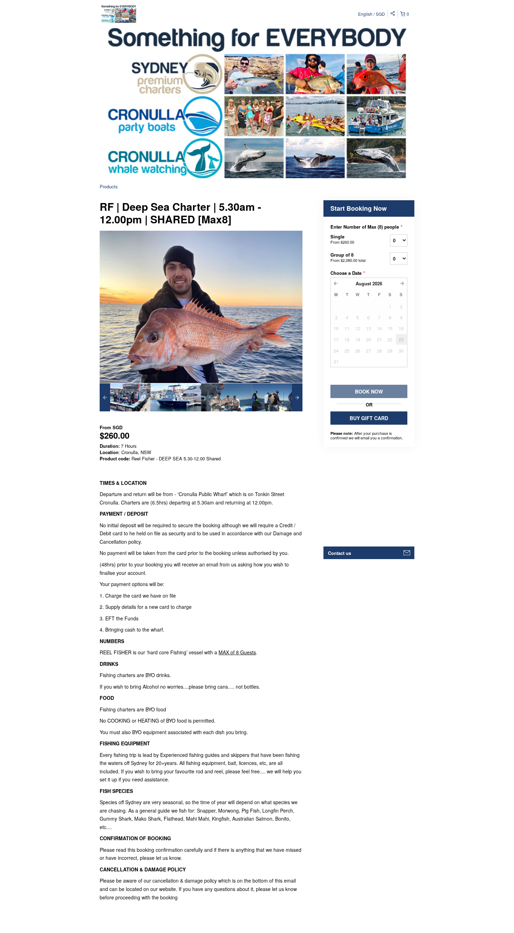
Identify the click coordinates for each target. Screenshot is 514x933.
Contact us (339, 553)
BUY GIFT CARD (369, 418)
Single (342, 239)
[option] (125, 397)
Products (109, 186)
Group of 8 (347, 257)
